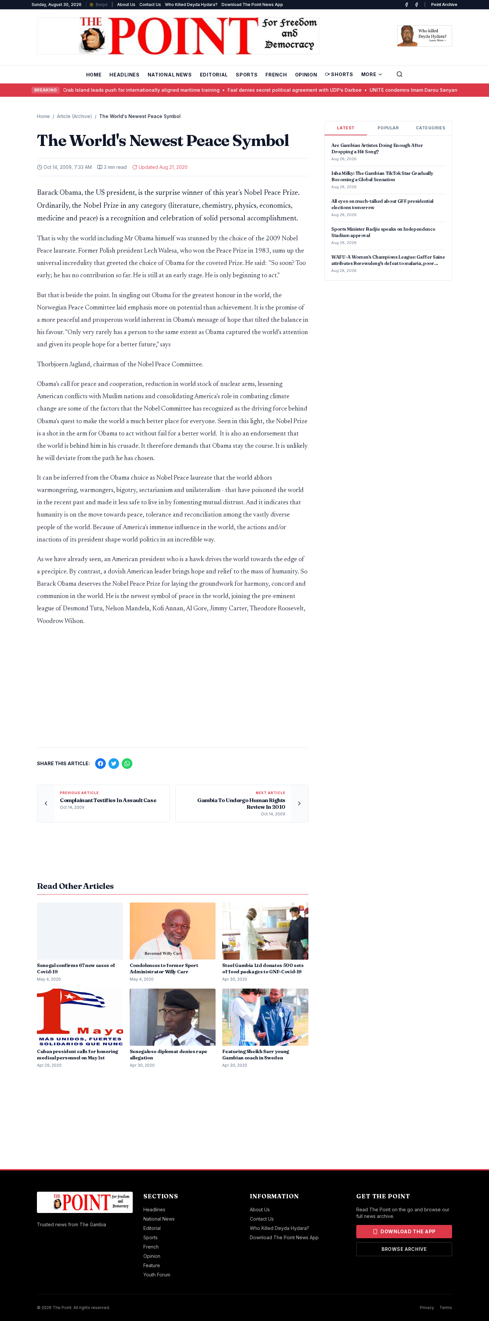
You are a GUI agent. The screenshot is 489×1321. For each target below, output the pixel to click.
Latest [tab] (346, 127)
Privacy (427, 1307)
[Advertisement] (172, 690)
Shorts (342, 74)
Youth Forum (156, 1274)
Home (94, 74)
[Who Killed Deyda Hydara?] (424, 36)
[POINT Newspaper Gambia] (406, 4)
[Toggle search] (399, 74)
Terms (445, 1307)
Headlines (124, 74)
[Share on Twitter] (113, 763)
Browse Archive (404, 1249)
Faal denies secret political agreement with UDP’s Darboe (260, 90)
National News (170, 74)
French (276, 74)
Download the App (408, 1231)
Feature (151, 1265)
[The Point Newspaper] (416, 4)
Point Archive (444, 4)
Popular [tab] (388, 127)
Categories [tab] (430, 127)
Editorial (214, 74)
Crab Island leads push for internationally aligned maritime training (106, 90)
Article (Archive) (74, 116)
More (369, 74)
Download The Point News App (252, 4)
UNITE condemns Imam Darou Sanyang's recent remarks (400, 90)
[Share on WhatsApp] (127, 763)
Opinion (306, 74)
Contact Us (150, 4)
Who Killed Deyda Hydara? (191, 4)
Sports (246, 74)
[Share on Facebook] (100, 763)
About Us (126, 4)
